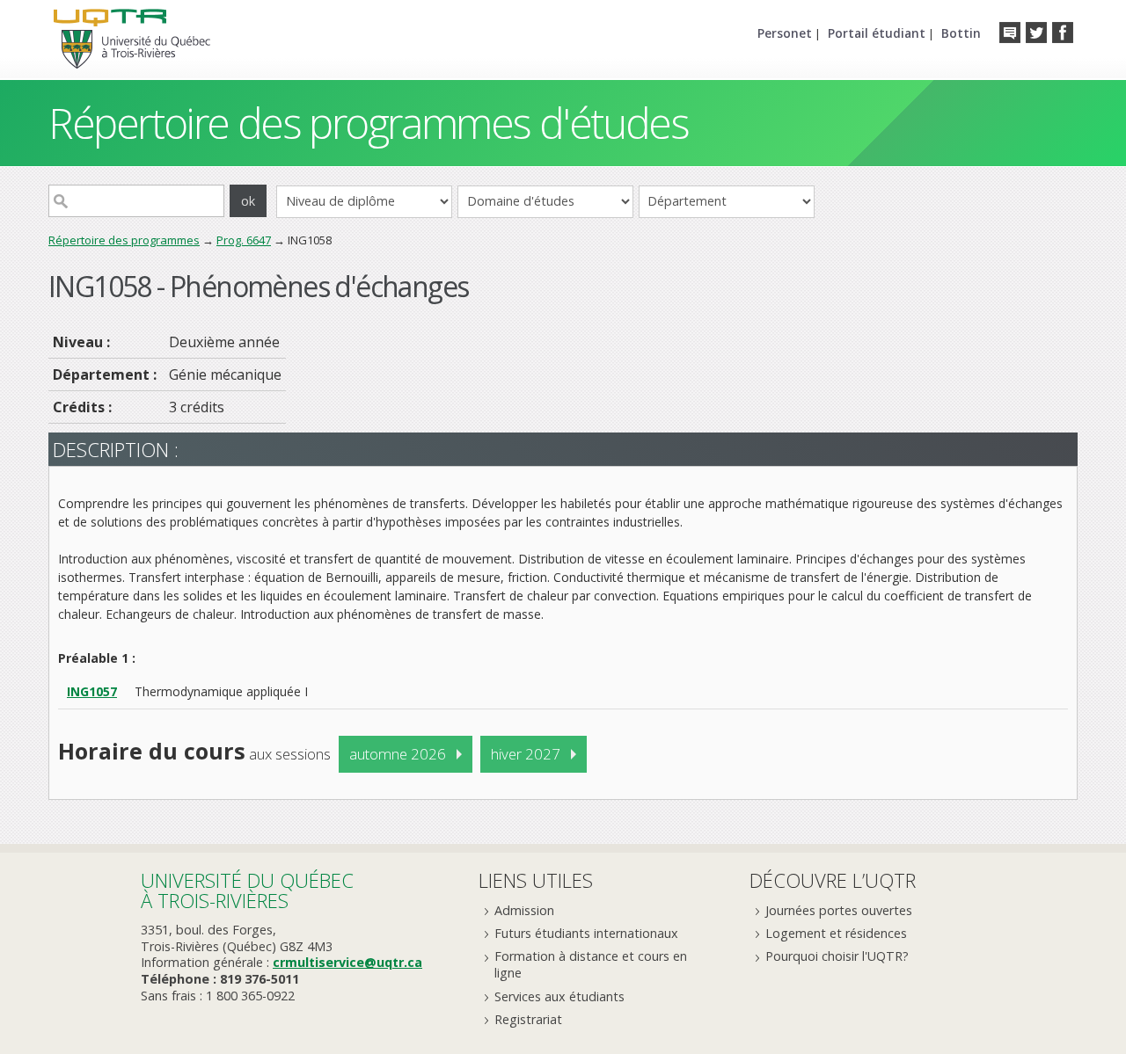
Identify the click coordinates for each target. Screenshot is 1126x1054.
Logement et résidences (836, 933)
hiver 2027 (525, 754)
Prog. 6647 (243, 240)
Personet (784, 33)
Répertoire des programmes (124, 240)
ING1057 (92, 691)
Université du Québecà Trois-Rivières (247, 890)
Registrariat (528, 1019)
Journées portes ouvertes (838, 910)
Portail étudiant (876, 33)
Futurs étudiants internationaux (586, 933)
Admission (524, 910)
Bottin (961, 33)
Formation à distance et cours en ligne (590, 964)
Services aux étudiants (559, 996)
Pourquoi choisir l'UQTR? (837, 956)
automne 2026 (397, 754)
